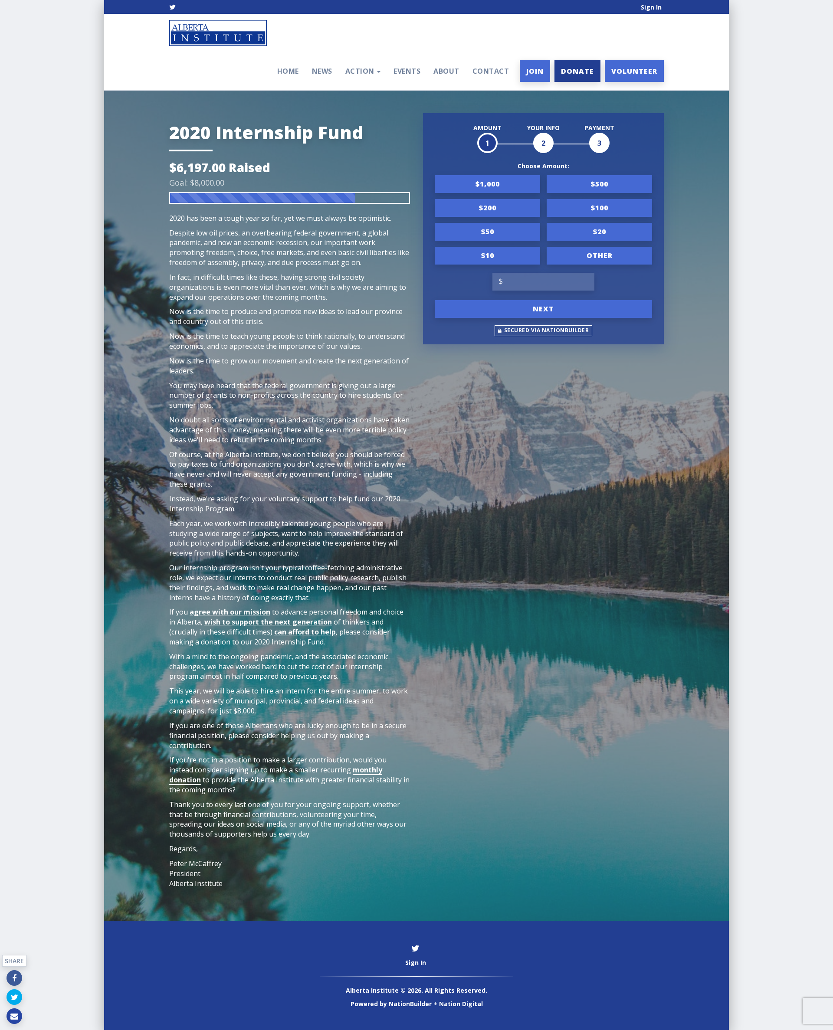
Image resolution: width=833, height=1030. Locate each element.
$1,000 (488, 184)
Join (535, 71)
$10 (487, 255)
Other (600, 255)
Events (407, 71)
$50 (487, 231)
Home (288, 71)
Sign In (651, 7)
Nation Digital (461, 1004)
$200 (487, 208)
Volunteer (634, 71)
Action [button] (361, 71)
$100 (599, 208)
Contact (490, 71)
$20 (599, 231)
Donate (577, 71)
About (446, 71)
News (322, 71)
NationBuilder (410, 1004)
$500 (599, 184)
